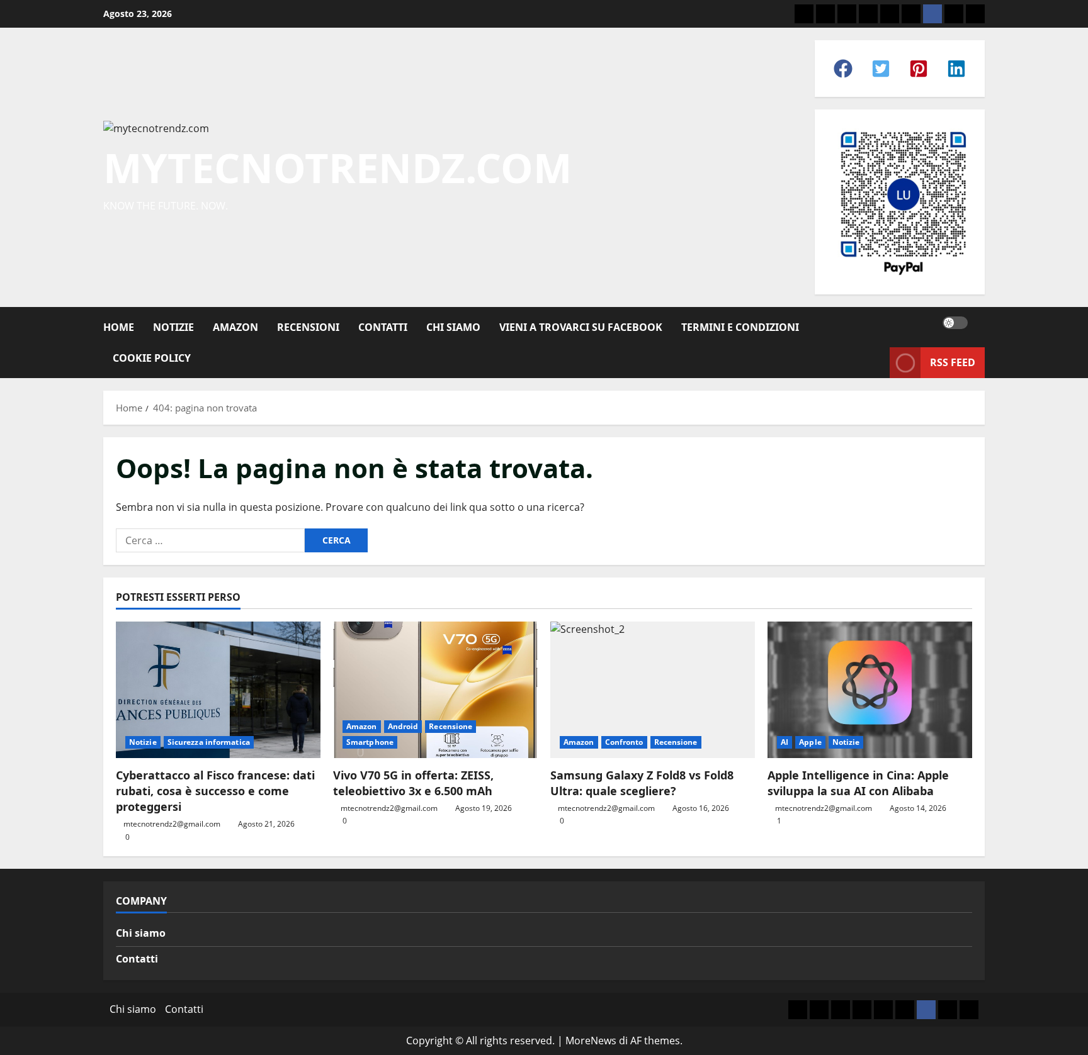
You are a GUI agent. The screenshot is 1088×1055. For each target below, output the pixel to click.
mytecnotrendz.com (337, 167)
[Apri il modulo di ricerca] (981, 322)
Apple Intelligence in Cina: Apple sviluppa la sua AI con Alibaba (858, 783)
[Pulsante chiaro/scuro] (955, 322)
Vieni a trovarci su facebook (580, 327)
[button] (843, 68)
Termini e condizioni (740, 327)
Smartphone (370, 742)
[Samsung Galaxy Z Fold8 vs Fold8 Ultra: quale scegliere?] (652, 690)
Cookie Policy (152, 358)
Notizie (173, 327)
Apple (810, 742)
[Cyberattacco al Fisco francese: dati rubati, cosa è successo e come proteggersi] (218, 690)
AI (784, 742)
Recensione (450, 726)
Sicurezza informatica (208, 742)
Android (403, 726)
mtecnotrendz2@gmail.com (171, 823)
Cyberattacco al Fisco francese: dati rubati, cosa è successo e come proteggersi (215, 791)
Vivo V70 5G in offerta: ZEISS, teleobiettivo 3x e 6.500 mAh (413, 783)
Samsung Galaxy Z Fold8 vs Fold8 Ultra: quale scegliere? (642, 783)
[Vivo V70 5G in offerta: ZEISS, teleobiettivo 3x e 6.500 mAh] (435, 690)
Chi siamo (141, 933)
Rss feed (952, 362)
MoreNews (590, 1040)
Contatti (382, 327)
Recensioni (308, 327)
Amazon (235, 327)
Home (118, 327)
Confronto (624, 742)
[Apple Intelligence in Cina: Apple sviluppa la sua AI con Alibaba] (870, 690)
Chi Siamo (453, 327)
